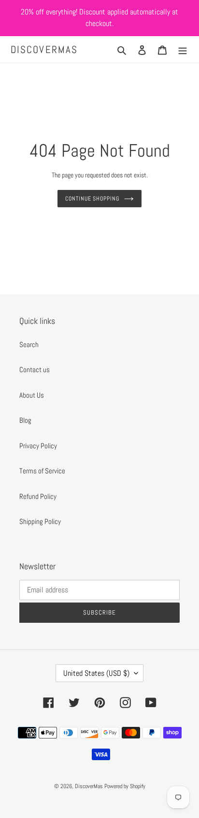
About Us (31, 395)
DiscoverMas (44, 49)
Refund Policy (38, 496)
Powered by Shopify (124, 786)
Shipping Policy (40, 521)
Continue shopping (92, 198)
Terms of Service (42, 470)
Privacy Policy (38, 445)
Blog (25, 420)
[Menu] (182, 49)
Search (29, 344)
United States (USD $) (96, 673)
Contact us (34, 369)
